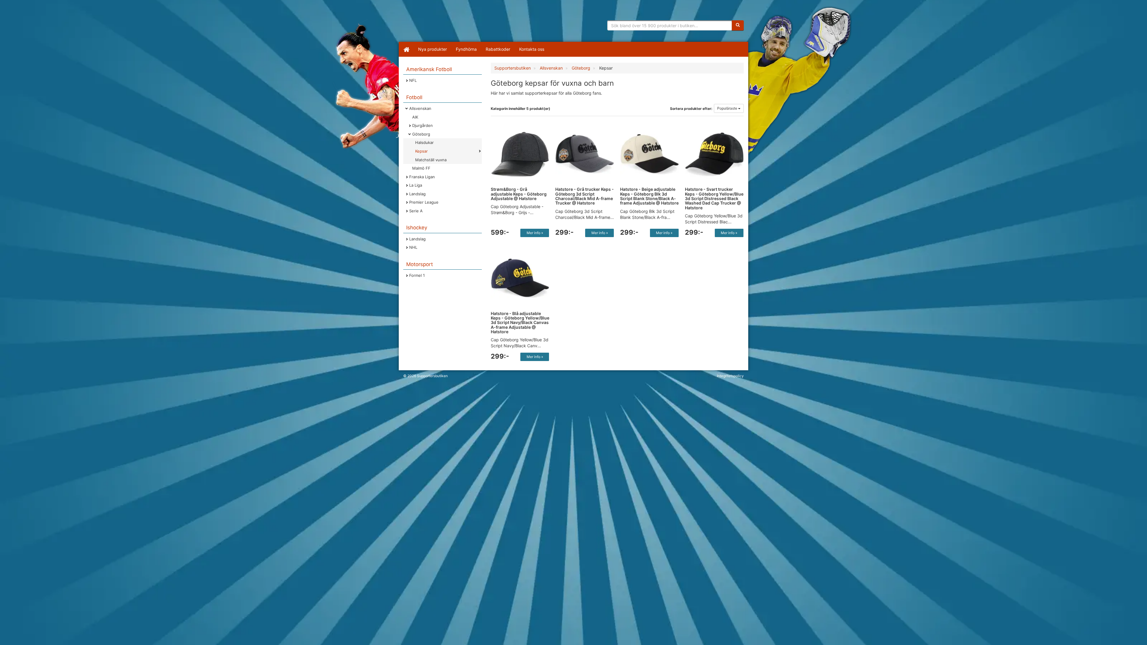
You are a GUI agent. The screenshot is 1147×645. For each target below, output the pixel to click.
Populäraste (727, 108)
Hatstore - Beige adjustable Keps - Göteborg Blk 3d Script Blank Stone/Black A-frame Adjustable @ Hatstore (649, 196)
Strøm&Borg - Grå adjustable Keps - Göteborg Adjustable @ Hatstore (519, 194)
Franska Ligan (422, 176)
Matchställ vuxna (431, 159)
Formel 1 (417, 275)
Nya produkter (432, 49)
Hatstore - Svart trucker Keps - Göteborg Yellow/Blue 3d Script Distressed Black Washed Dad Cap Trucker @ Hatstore (714, 198)
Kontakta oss (531, 49)
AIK (415, 117)
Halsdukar (424, 142)
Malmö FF (421, 168)
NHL (413, 247)
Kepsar (421, 151)
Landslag (417, 193)
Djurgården (422, 125)
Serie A (416, 210)
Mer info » (535, 233)
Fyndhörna (466, 49)
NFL (413, 80)
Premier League (423, 202)
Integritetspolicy (730, 376)
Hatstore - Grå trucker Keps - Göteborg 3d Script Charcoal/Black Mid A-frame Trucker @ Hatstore (584, 196)
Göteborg (421, 134)
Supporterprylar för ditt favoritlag (449, 24)
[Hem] (406, 49)
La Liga (415, 185)
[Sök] (738, 25)
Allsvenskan (420, 108)
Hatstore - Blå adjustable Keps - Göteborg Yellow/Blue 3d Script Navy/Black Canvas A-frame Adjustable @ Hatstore (520, 322)
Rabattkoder (498, 49)
